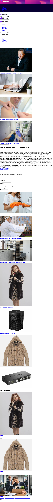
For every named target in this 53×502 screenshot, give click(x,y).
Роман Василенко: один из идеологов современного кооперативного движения (11, 73)
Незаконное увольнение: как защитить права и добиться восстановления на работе (15, 498)
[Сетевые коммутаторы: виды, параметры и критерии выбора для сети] (16, 387)
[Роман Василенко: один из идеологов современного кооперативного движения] (16, 71)
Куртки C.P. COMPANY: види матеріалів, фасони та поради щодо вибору (13, 472)
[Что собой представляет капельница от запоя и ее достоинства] (16, 141)
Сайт (0, 185)
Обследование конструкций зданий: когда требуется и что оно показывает (11, 238)
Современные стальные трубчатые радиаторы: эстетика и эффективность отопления (12, 262)
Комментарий (2, 180)
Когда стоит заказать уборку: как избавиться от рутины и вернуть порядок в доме (12, 214)
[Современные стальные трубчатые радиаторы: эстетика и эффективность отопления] (16, 260)
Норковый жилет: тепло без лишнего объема (6, 307)
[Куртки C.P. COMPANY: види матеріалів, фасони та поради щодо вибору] (16, 366)
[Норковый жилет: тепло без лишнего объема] (16, 306)
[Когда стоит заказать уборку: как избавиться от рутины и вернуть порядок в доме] (16, 213)
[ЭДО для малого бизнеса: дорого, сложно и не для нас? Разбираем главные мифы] (16, 94)
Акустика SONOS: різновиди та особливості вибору (7, 333)
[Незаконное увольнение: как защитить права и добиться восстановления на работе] (16, 495)
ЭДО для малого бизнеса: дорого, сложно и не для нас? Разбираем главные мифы (12, 95)
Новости (1, 435)
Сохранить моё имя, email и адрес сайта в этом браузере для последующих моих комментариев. (16, 186)
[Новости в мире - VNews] (4, 22)
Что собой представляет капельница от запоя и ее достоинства (9, 143)
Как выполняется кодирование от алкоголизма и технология (9, 119)
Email (1, 183)
